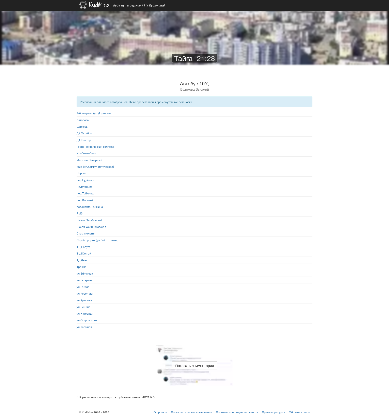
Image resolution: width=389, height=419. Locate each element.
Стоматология (86, 233)
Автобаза (83, 120)
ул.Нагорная (85, 313)
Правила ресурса (273, 412)
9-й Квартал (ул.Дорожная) (94, 113)
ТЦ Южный (84, 253)
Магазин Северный (89, 160)
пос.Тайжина (85, 193)
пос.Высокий (85, 200)
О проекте (160, 412)
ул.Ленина (83, 307)
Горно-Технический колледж (95, 146)
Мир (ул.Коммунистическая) (95, 166)
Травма (82, 267)
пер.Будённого (86, 180)
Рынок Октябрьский (90, 220)
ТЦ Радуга (83, 247)
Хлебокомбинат (87, 153)
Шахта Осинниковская (91, 227)
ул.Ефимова (85, 273)
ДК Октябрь (84, 133)
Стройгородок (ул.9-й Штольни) (98, 240)
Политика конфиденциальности (237, 412)
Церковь (82, 126)
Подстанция (85, 187)
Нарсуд (81, 173)
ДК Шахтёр (84, 140)
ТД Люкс (82, 260)
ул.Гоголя (83, 287)
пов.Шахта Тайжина (90, 207)
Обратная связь (299, 412)
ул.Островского (87, 320)
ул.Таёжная (84, 327)
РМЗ (79, 213)
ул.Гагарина (85, 280)
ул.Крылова (84, 300)
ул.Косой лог (85, 293)
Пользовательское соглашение (191, 412)
